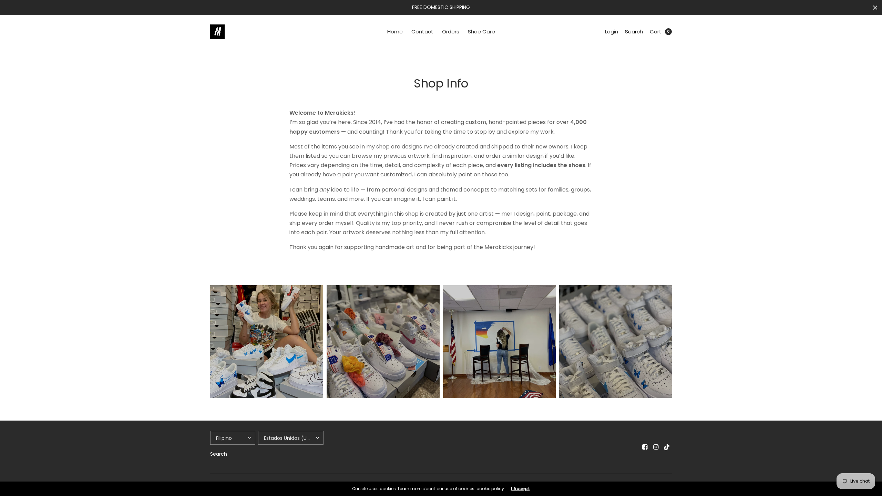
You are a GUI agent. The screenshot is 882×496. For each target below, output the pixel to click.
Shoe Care (481, 31)
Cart (656, 31)
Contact (422, 31)
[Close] (875, 7)
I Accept (520, 489)
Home (395, 31)
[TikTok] (667, 447)
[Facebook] (645, 447)
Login (611, 31)
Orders (450, 31)
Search (634, 31)
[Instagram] (656, 447)
